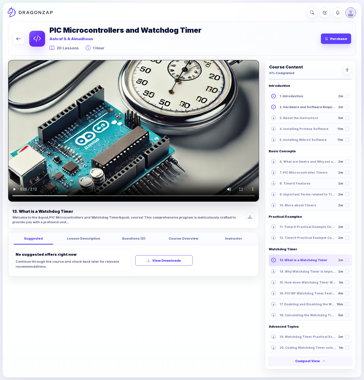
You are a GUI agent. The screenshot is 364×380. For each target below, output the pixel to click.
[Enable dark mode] (325, 12)
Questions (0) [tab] (133, 238)
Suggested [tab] (33, 238)
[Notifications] (338, 12)
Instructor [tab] (233, 238)
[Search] (312, 12)
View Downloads (166, 260)
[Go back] (19, 39)
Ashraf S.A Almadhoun (71, 38)
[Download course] (250, 217)
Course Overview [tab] (183, 238)
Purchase (338, 39)
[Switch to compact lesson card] (347, 69)
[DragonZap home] (30, 12)
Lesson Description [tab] (83, 238)
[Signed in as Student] (350, 12)
